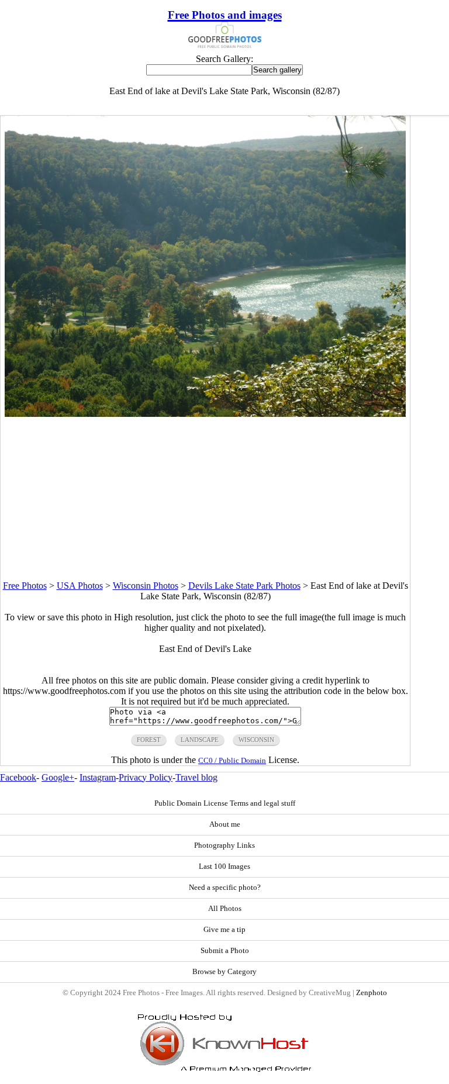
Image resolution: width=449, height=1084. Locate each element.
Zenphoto (371, 993)
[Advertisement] (205, 499)
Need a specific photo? (225, 887)
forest (149, 739)
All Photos (224, 909)
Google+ (58, 777)
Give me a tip (224, 930)
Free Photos (25, 586)
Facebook (18, 777)
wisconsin (256, 739)
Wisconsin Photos (145, 586)
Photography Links (224, 845)
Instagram (98, 777)
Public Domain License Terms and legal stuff (224, 803)
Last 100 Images (224, 866)
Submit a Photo (225, 951)
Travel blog (196, 777)
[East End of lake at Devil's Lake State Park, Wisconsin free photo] (205, 414)
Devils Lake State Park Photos (244, 586)
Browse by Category (224, 972)
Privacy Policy (145, 777)
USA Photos (80, 586)
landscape (200, 739)
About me (224, 824)
